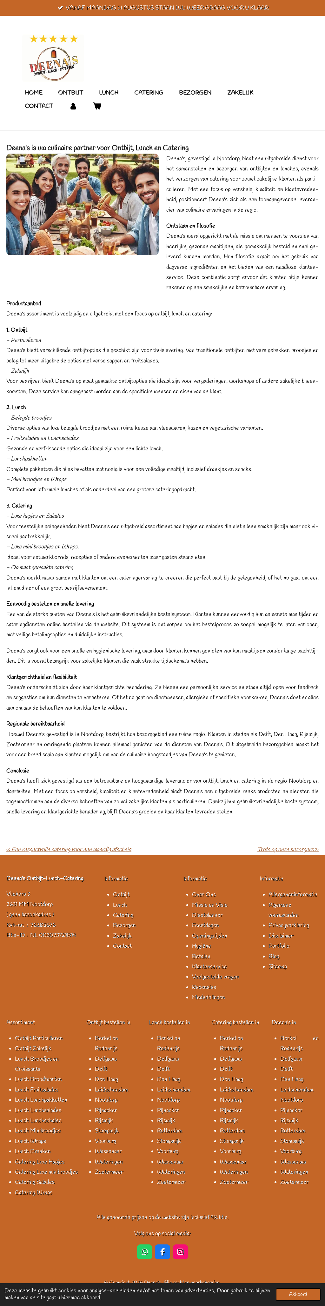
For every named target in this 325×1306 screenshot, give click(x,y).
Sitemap (278, 967)
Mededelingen (208, 997)
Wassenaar (108, 1151)
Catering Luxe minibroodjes (46, 1172)
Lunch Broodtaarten (38, 1079)
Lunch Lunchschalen (38, 1120)
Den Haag (106, 1079)
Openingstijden (209, 936)
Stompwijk (107, 1131)
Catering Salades (35, 1182)
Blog (274, 956)
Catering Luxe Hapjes (39, 1162)
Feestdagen (205, 925)
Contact (122, 946)
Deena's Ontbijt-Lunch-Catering (44, 878)
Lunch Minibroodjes (38, 1131)
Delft (101, 1069)
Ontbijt (121, 894)
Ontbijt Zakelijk (33, 1048)
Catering (123, 915)
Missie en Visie (210, 905)
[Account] (73, 106)
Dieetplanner (207, 915)
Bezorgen (124, 925)
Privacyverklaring (289, 925)
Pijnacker (106, 1110)
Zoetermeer (109, 1172)
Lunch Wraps (30, 1141)
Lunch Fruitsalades (36, 1090)
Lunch (120, 905)
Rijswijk (104, 1120)
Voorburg (105, 1141)
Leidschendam (111, 1090)
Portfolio (279, 946)
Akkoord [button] (298, 1294)
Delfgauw (106, 1059)
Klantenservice (209, 967)
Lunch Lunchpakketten (41, 1100)
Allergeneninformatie (293, 894)
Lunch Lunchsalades (38, 1110)
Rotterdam (169, 1131)
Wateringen (109, 1162)
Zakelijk (122, 936)
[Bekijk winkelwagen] (96, 106)
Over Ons (204, 894)
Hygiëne (201, 946)
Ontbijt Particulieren (39, 1038)
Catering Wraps (33, 1193)
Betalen (201, 956)
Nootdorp (106, 1100)
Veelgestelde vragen (215, 977)
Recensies (204, 987)
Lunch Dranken (33, 1151)
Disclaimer (281, 936)
